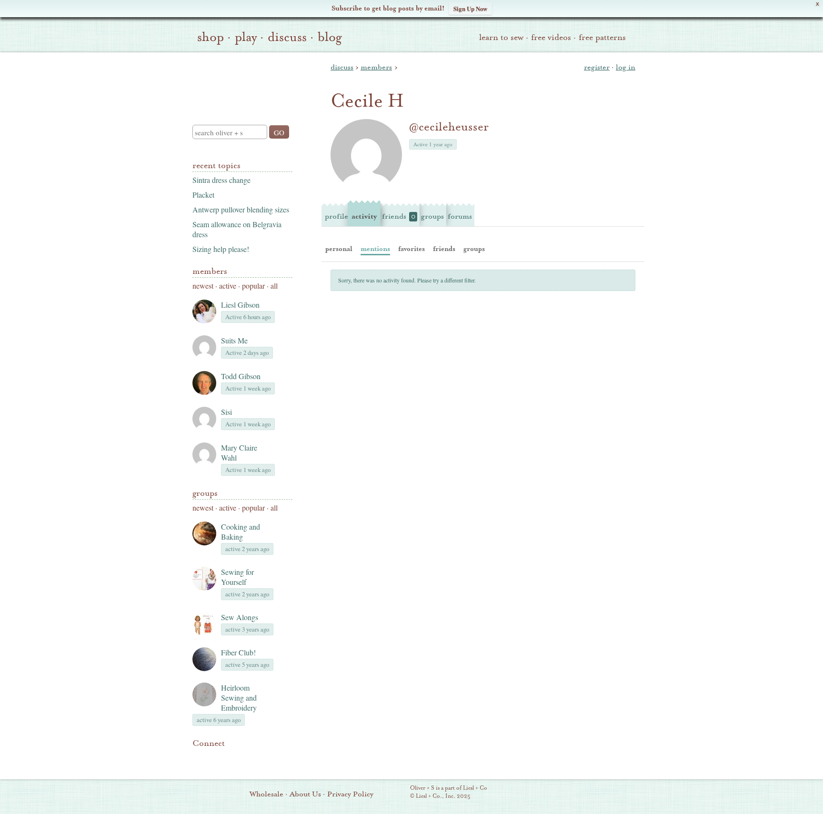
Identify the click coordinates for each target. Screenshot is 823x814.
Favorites (411, 248)
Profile (336, 216)
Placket (203, 195)
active (227, 286)
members (376, 67)
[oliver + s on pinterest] (198, 758)
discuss (287, 37)
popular (253, 286)
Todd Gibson (241, 376)
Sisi (226, 412)
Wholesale (266, 794)
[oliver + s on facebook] (230, 758)
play (246, 37)
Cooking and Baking (240, 532)
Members (209, 271)
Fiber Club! (238, 652)
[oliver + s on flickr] (214, 758)
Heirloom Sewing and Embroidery (239, 698)
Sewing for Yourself (237, 577)
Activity (364, 216)
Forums (460, 216)
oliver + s (240, 80)
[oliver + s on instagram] (263, 758)
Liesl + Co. (397, 792)
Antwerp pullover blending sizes (240, 209)
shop (210, 37)
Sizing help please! (220, 249)
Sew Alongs (239, 617)
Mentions (375, 248)
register (597, 67)
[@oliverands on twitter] (246, 758)
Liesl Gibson (240, 305)
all (274, 286)
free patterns (602, 37)
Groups (205, 493)
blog (330, 37)
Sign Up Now (470, 8)
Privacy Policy (350, 794)
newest (202, 286)
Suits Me (234, 340)
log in (625, 67)
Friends (398, 216)
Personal (338, 248)
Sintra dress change (221, 180)
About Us (305, 794)
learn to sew (501, 37)
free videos (551, 37)
